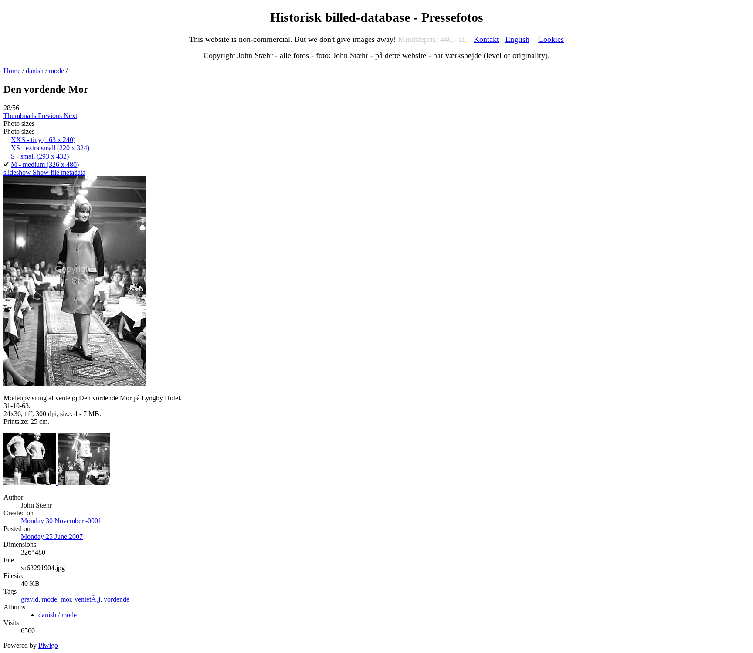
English (517, 39)
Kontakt (486, 39)
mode (56, 70)
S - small (40, 156)
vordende (116, 599)
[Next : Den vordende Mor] (84, 482)
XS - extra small (50, 148)
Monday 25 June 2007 (52, 536)
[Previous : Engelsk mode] (30, 482)
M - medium (45, 164)
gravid (29, 599)
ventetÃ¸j (87, 599)
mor (66, 599)
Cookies (551, 39)
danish (35, 70)
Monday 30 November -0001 (61, 520)
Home (11, 70)
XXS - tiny (43, 139)
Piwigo (48, 645)
